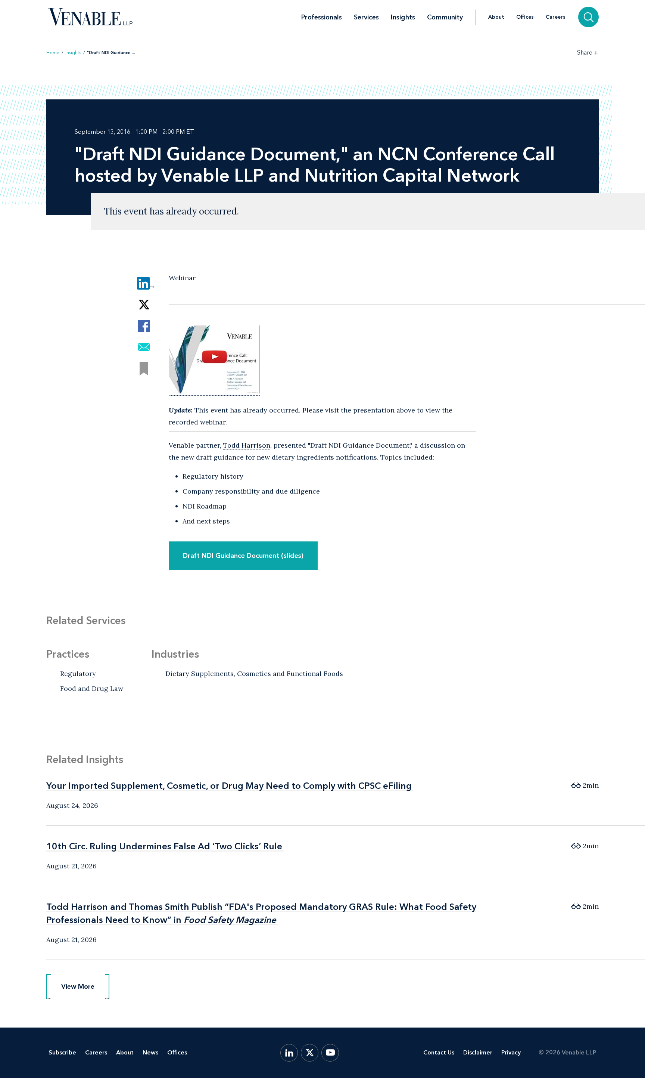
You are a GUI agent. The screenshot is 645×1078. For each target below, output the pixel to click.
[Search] (588, 17)
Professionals (321, 17)
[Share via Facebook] (144, 326)
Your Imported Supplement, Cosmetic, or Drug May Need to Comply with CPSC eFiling (229, 785)
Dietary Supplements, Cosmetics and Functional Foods (254, 673)
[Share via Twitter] (144, 304)
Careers (555, 17)
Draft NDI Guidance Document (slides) (243, 556)
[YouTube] (330, 1053)
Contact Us (438, 1052)
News (150, 1052)
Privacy (511, 1052)
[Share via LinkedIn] (144, 283)
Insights (403, 17)
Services (366, 17)
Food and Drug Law (91, 688)
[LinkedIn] (289, 1053)
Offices (525, 17)
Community (445, 17)
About (496, 17)
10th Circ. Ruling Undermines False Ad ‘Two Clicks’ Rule (164, 846)
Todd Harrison (246, 445)
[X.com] (309, 1053)
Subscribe (62, 1052)
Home (52, 52)
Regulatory (78, 673)
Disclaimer (477, 1052)
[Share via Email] (144, 347)
